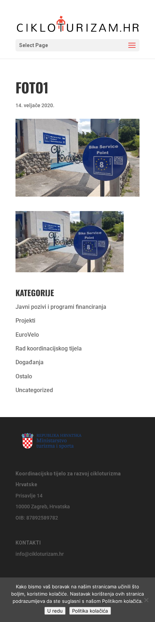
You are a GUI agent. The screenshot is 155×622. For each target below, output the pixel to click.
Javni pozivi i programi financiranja (60, 306)
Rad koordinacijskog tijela (48, 348)
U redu (55, 611)
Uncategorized (34, 390)
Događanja (29, 362)
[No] (146, 600)
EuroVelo (27, 334)
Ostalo (23, 376)
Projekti (25, 320)
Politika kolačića (90, 611)
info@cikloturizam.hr (39, 554)
